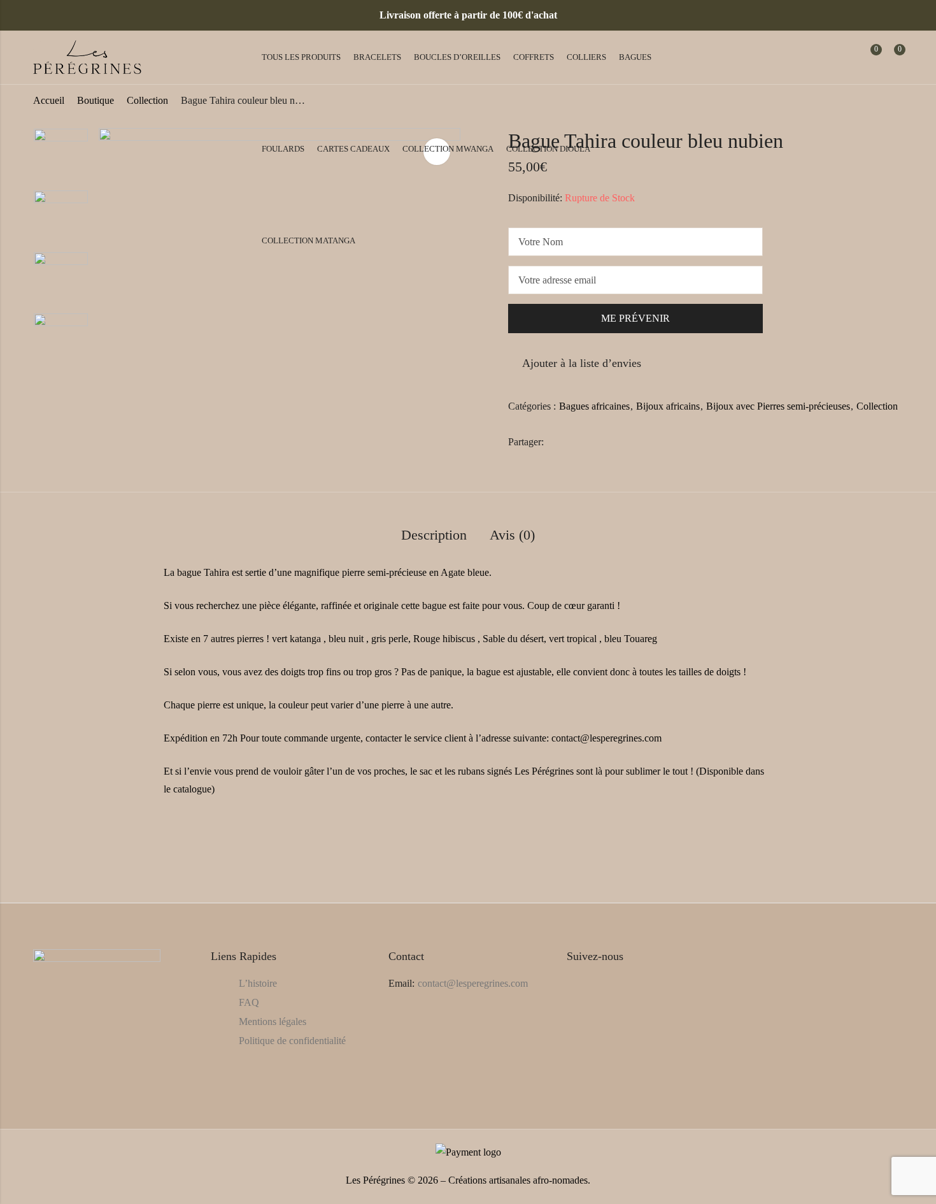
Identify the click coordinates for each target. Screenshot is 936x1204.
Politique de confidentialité (292, 1040)
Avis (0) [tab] (512, 535)
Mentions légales (272, 1021)
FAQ (249, 1002)
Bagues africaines (594, 406)
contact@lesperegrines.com (473, 983)
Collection (877, 406)
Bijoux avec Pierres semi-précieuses (778, 406)
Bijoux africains (668, 406)
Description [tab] (434, 535)
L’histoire (258, 983)
